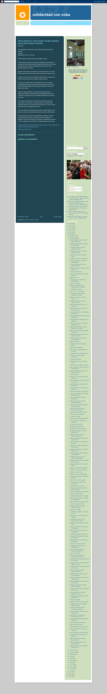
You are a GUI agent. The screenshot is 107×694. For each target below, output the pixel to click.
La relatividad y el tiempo (76, 289)
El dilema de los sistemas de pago (78, 474)
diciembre (72, 236)
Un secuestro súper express (77, 503)
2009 (70, 676)
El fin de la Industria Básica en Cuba (79, 365)
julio (71, 656)
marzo (71, 664)
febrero (72, 667)
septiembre (73, 652)
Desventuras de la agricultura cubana (79, 418)
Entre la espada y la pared (76, 624)
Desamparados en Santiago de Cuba (79, 353)
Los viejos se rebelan (75, 416)
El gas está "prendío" (75, 553)
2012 (70, 234)
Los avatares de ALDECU (76, 424)
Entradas (71, 187)
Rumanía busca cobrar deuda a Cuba (79, 626)
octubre (72, 650)
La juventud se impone (75, 359)
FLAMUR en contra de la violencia (78, 469)
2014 (70, 230)
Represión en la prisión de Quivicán (79, 467)
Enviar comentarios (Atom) (32, 219)
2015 (70, 227)
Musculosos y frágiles (75, 509)
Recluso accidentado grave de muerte (79, 491)
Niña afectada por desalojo (76, 426)
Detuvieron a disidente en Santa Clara (79, 391)
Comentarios (72, 190)
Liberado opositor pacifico (76, 493)
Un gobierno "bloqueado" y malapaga (79, 495)
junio (71, 658)
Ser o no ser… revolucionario (77, 291)
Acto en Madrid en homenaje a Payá (79, 632)
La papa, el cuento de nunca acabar (79, 258)
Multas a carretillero (75, 341)
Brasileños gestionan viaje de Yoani (78, 534)
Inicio (41, 216)
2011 (70, 671)
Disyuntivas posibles (75, 599)
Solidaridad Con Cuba (51, 15)
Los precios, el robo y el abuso (77, 543)
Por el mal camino (74, 374)
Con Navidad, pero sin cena (77, 485)
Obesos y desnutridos (75, 283)
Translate (79, 155)
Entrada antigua (58, 216)
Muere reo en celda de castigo (77, 480)
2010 (70, 674)
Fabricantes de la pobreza (76, 347)
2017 (70, 223)
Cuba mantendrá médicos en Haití (78, 412)
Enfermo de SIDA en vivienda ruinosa (79, 501)
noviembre (73, 238)
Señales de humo (74, 277)
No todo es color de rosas (76, 472)
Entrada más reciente (23, 216)
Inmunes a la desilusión (75, 271)
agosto (72, 654)
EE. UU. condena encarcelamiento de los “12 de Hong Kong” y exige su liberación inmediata (78, 198)
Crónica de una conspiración (77, 414)
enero (71, 669)
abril (71, 662)
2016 (70, 225)
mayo (71, 660)
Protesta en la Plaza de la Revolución (79, 601)
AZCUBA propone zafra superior (78, 428)
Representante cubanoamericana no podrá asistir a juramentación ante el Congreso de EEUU (78, 203)
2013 (70, 232)
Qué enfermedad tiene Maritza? (78, 622)
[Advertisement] (54, 31)
